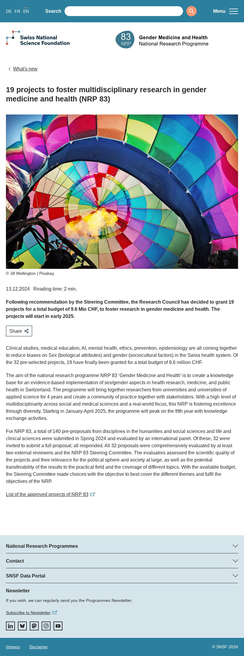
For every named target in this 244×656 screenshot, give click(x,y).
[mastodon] (34, 626)
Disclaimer (38, 647)
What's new (25, 68)
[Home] (176, 39)
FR (17, 11)
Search (53, 11)
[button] (225, 11)
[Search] (191, 11)
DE (9, 11)
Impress (13, 647)
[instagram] (46, 626)
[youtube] (58, 626)
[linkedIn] (10, 626)
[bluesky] (22, 626)
